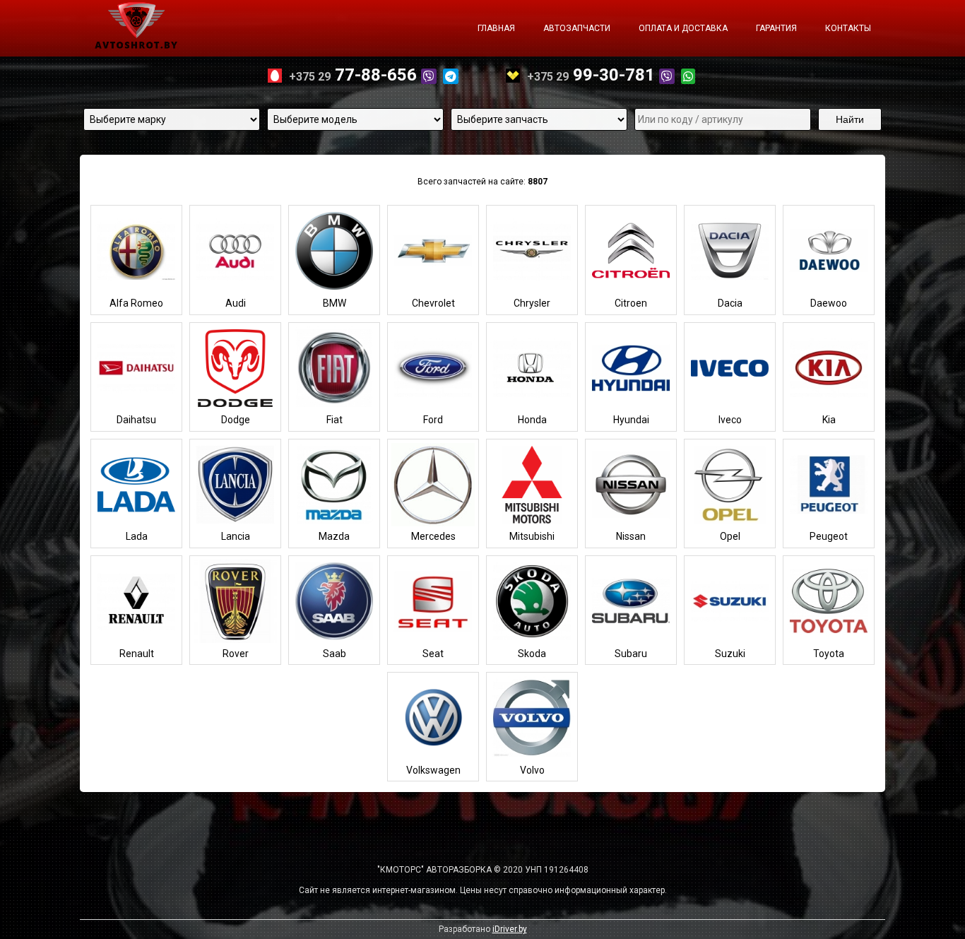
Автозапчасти (576, 28)
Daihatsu (136, 419)
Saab (334, 653)
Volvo (532, 770)
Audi (235, 303)
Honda (532, 419)
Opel (730, 536)
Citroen (631, 303)
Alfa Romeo (136, 303)
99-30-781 (593, 75)
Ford (433, 419)
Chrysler (532, 303)
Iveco (730, 419)
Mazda (334, 536)
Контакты (848, 28)
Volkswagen (433, 770)
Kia (829, 419)
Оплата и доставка (683, 28)
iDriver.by (509, 929)
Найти (850, 119)
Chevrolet (433, 303)
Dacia (730, 303)
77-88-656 (355, 75)
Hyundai (631, 419)
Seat (433, 653)
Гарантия (776, 28)
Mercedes (433, 536)
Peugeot (829, 536)
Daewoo (828, 303)
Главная (496, 28)
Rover (236, 653)
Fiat (334, 419)
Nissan (631, 536)
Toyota (828, 653)
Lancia (235, 536)
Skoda (532, 653)
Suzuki (730, 653)
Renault (136, 653)
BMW (334, 303)
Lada (137, 536)
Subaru (631, 653)
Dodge (235, 419)
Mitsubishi (532, 536)
